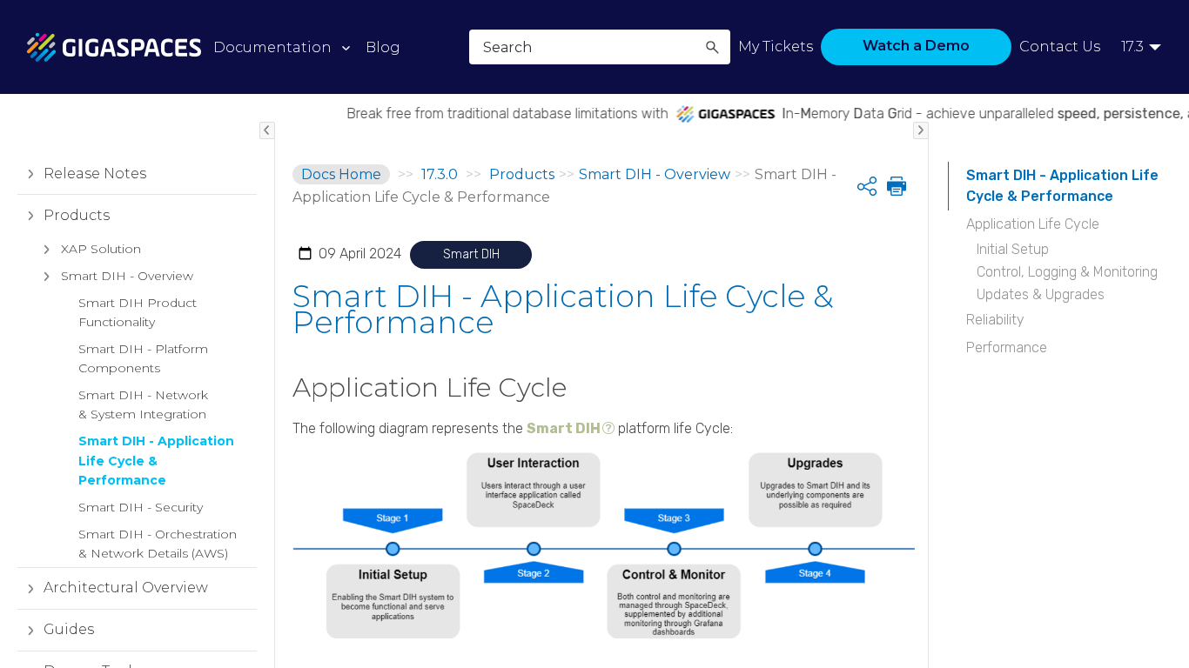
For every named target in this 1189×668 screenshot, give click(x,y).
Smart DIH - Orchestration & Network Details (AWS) (157, 543)
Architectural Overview (126, 587)
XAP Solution (101, 249)
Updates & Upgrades (1041, 294)
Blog (383, 47)
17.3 (1132, 46)
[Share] (867, 186)
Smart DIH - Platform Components (143, 358)
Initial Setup (1013, 249)
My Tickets (775, 46)
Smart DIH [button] (564, 428)
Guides (69, 629)
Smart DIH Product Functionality (137, 312)
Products (77, 215)
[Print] (894, 186)
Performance (1006, 347)
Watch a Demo (916, 45)
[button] (712, 47)
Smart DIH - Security (140, 507)
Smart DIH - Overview (127, 276)
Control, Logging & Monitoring (1067, 272)
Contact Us (1059, 46)
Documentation (272, 47)
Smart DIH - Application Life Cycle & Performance (156, 460)
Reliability (995, 319)
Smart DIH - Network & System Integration (143, 404)
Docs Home (341, 174)
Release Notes (95, 173)
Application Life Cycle (1032, 224)
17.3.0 (439, 174)
